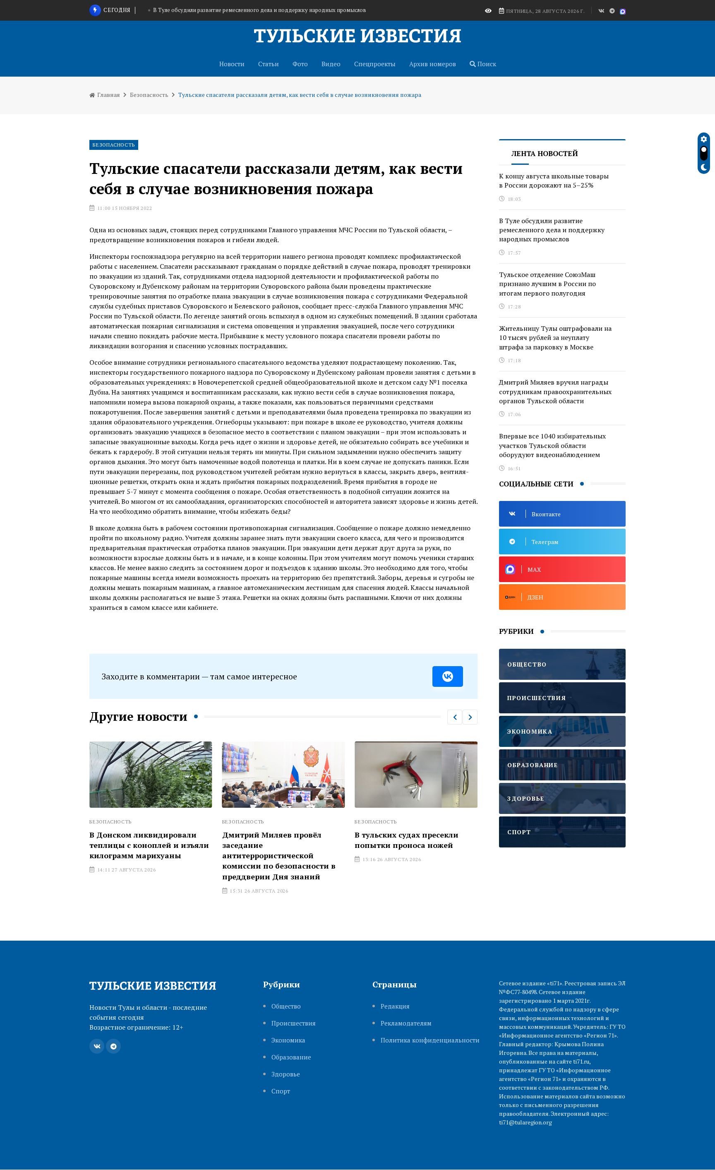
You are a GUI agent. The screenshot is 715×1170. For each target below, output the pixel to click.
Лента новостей (544, 153)
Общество (286, 1006)
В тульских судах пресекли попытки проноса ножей (406, 840)
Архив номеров (432, 64)
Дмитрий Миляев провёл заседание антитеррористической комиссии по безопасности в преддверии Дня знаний (279, 855)
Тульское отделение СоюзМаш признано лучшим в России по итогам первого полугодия (547, 284)
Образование (291, 1057)
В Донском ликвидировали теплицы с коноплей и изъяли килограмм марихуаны (149, 845)
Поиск (486, 64)
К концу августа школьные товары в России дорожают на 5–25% (554, 180)
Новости (232, 64)
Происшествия (293, 1023)
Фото (300, 64)
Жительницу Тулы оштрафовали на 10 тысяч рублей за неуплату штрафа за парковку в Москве (555, 337)
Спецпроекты (375, 64)
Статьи (268, 64)
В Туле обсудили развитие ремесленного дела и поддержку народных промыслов (259, 10)
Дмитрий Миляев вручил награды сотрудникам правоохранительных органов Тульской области (555, 391)
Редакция (395, 1006)
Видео (331, 64)
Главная (108, 95)
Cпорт (280, 1091)
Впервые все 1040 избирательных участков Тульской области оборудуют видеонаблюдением (552, 445)
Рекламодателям (406, 1023)
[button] (454, 717)
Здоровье (285, 1074)
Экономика (288, 1040)
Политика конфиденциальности (430, 1040)
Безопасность (149, 95)
